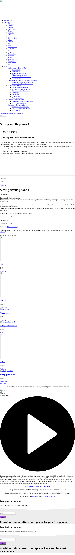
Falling (10, 40)
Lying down (11, 48)
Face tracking (16, 71)
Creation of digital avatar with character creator (22, 80)
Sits (1, 264)
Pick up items (12, 54)
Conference (11, 29)
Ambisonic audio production (20, 107)
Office (10, 52)
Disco (9, 36)
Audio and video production (16, 105)
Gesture (10, 41)
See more (3, 383)
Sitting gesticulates (7, 375)
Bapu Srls (35, 496)
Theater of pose (16, 78)
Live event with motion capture (21, 77)
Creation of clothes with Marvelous (22, 84)
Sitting (10, 57)
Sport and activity (13, 59)
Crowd (10, 31)
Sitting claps (5, 313)
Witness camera (16, 96)
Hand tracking (16, 70)
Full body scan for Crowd (20, 87)
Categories (7, 22)
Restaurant (11, 55)
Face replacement (17, 98)
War (9, 64)
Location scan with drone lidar (21, 89)
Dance (10, 34)
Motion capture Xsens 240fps (17, 68)
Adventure (11, 24)
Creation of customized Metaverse (22, 101)
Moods (10, 50)
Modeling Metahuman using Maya (22, 82)
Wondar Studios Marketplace (9, 113)
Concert (10, 27)
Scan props (15, 92)
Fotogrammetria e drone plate (21, 91)
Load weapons (12, 47)
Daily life (11, 33)
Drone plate (15, 94)
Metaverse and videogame (16, 100)
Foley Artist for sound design (21, 108)
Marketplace (8, 20)
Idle (9, 43)
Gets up (3, 300)
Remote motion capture (19, 73)
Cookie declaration (49, 496)
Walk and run (12, 63)
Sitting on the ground (8, 326)
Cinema (10, 26)
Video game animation (19, 103)
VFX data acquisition (14, 85)
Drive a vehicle (12, 38)
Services (6, 66)
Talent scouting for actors (19, 75)
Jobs (9, 45)
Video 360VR (16, 110)
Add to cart (3, 185)
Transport (11, 61)
